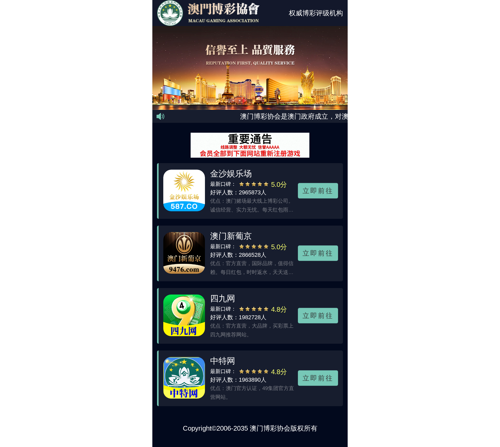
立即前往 (318, 191)
